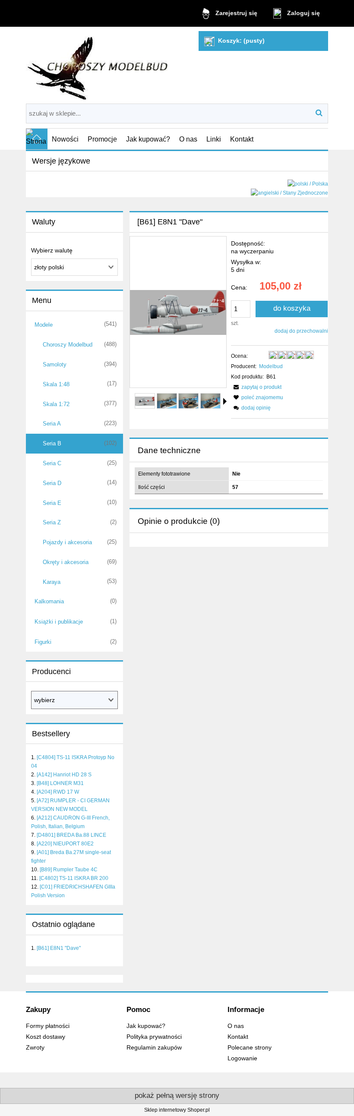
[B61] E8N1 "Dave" (59, 948)
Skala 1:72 (56, 404)
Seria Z (52, 522)
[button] (225, 401)
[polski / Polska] (308, 183)
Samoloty (54, 364)
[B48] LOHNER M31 (60, 783)
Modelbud (271, 366)
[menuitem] (65, 139)
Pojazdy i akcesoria (67, 542)
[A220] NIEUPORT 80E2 (65, 844)
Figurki (43, 642)
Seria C (52, 463)
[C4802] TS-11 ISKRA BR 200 (73, 878)
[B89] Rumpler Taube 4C (69, 870)
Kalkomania (49, 601)
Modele (44, 325)
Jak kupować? (145, 1026)
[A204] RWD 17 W (58, 792)
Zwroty (35, 1047)
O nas (236, 1026)
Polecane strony (250, 1047)
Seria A (52, 423)
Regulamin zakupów (154, 1047)
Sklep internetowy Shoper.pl (177, 1110)
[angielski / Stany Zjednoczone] (289, 192)
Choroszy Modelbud (67, 344)
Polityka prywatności (154, 1037)
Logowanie (242, 1058)
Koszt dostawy (45, 1037)
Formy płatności (48, 1026)
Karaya (51, 582)
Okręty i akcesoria (65, 562)
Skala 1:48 (56, 384)
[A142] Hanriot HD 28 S (64, 775)
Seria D (52, 483)
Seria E (52, 503)
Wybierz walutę (52, 250)
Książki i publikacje (59, 621)
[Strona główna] (98, 65)
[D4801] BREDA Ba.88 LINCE (71, 835)
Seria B (52, 443)
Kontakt (238, 1037)
